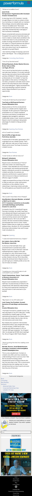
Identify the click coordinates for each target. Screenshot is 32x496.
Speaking (12, 129)
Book (10, 96)
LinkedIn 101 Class (8, 390)
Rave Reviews (20, 58)
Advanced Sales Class (9, 386)
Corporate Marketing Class (11, 388)
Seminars (3, 384)
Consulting (12, 58)
